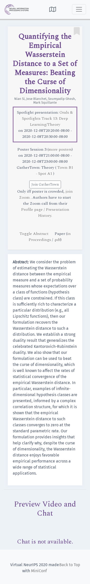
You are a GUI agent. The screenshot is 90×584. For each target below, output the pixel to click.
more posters (60, 149)
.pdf (57, 240)
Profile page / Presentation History (45, 212)
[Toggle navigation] (79, 9)
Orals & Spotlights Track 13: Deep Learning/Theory (47, 118)
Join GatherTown (45, 184)
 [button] (52, 9)
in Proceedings (49, 237)
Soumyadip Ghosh (61, 99)
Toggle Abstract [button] (35, 234)
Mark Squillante (45, 102)
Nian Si (19, 99)
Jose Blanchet (36, 99)
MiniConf (39, 570)
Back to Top (69, 564)
